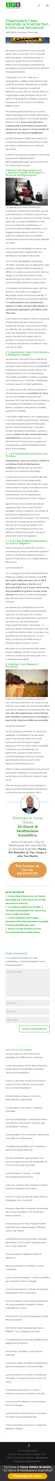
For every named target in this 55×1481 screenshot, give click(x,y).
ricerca (27, 477)
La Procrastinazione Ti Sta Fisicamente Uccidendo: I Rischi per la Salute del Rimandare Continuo (26, 1123)
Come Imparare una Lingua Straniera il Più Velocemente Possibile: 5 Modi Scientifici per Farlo (27, 921)
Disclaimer (42, 1457)
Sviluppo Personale (28, 32)
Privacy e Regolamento (27, 1461)
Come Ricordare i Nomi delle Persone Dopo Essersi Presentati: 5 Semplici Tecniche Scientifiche (26, 1069)
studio (25, 207)
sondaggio (15, 573)
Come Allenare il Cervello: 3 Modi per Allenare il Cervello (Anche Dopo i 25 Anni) (26, 1378)
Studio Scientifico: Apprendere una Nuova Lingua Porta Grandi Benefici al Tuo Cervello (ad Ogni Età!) (26, 1161)
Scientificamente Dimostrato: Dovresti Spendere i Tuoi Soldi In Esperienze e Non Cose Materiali (26, 1242)
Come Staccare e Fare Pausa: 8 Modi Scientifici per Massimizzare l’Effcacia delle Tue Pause (26, 1227)
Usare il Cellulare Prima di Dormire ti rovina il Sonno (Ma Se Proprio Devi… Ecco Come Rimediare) (26, 1084)
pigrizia (12, 322)
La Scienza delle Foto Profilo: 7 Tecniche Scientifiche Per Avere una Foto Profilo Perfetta (26, 910)
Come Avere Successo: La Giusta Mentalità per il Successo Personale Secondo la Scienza (26, 900)
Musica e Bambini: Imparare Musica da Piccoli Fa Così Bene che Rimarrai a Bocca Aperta (27, 1212)
